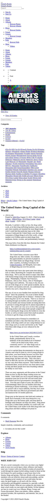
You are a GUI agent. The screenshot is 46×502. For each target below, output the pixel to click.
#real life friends (22, 172)
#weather (27, 153)
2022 (7, 195)
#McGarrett (35, 168)
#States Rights (25, 151)
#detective (9, 160)
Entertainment (10, 133)
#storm (33, 153)
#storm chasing (10, 156)
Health (7, 135)
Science (8, 137)
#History (8, 151)
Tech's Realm (10, 448)
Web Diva (4, 112)
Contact (22, 456)
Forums (8, 441)
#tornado (39, 153)
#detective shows (32, 160)
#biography (23, 162)
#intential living (10, 180)
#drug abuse (23, 178)
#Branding (9, 176)
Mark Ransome (10, 421)
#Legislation (9, 153)
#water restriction (19, 164)
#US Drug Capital (11, 178)
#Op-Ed (8, 149)
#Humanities (19, 153)
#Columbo (39, 158)
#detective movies (19, 160)
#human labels (10, 174)
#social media (32, 156)
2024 (7, 191)
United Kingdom (16, 265)
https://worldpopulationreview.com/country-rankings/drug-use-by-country (25, 250)
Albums (8, 437)
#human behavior (34, 172)
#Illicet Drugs (38, 176)
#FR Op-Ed (16, 149)
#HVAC (8, 166)
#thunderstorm (21, 156)
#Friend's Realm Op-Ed (28, 149)
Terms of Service (13, 456)
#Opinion (41, 149)
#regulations (29, 164)
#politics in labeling (23, 174)
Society (8, 139)
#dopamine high (11, 168)
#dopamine (16, 166)
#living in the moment (24, 180)
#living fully (37, 178)
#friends (16, 170)
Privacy (3, 456)
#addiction (33, 166)
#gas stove (38, 164)
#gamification (25, 166)
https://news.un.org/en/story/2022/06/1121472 (26, 333)
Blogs (3, 201)
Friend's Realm (6, 4)
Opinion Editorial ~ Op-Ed (14, 141)
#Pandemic (16, 151)
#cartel (30, 178)
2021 (7, 197)
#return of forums (20, 158)
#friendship (23, 170)
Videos (7, 445)
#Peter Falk (31, 158)
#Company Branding (37, 174)
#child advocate (27, 176)
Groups (8, 443)
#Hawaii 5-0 (13, 162)
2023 (7, 193)
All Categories (10, 129)
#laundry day (31, 162)
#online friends (10, 172)
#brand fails (17, 176)
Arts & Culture (10, 131)
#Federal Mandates (37, 151)
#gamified (8, 170)
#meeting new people (34, 170)
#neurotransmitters (23, 168)
